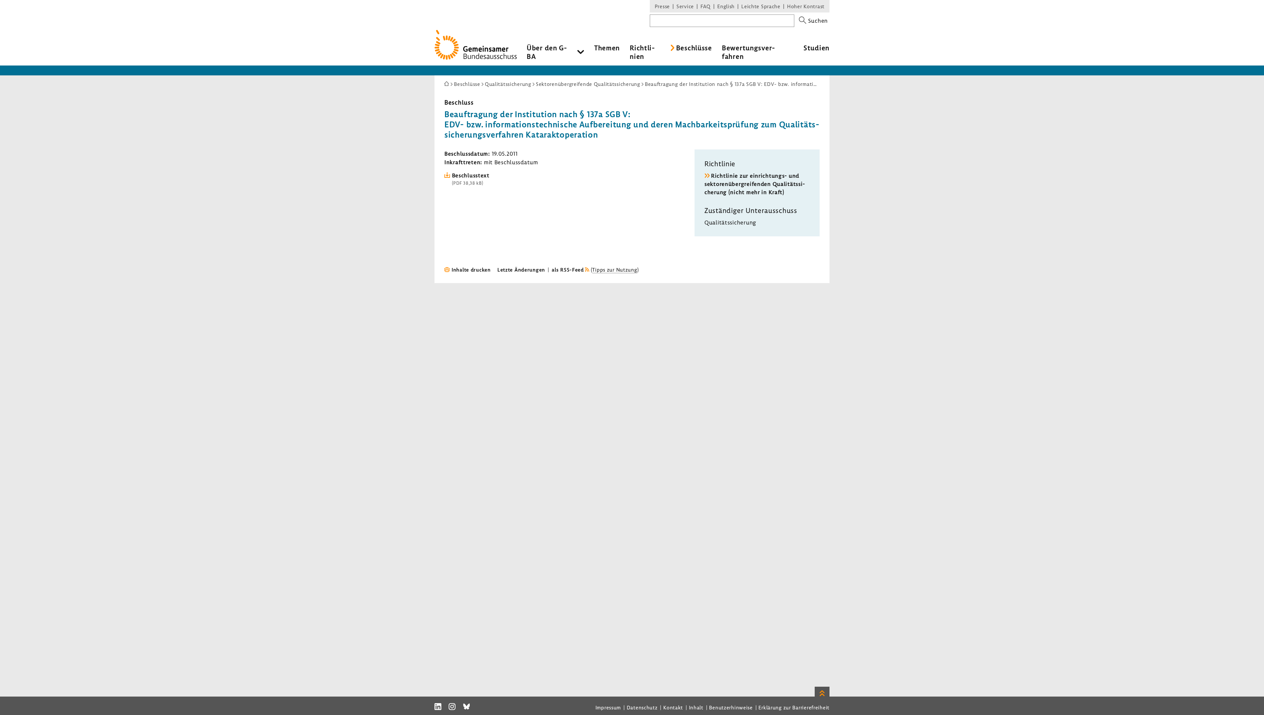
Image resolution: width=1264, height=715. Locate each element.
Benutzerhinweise (731, 707)
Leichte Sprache (760, 6)
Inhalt (696, 707)
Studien (816, 47)
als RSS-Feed (568, 269)
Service (685, 6)
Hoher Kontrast (806, 6)
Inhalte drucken (471, 269)
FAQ (705, 6)
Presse (662, 6)
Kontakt (673, 707)
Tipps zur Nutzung (614, 269)
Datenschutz (642, 707)
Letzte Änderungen (521, 269)
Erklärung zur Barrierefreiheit (794, 707)
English (726, 6)
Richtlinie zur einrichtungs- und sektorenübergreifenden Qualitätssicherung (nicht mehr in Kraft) (754, 184)
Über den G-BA (547, 52)
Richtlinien (642, 52)
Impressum (608, 707)
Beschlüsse (694, 47)
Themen (607, 47)
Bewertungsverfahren (748, 52)
